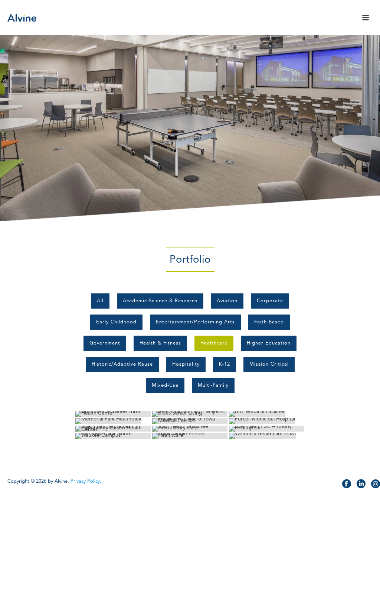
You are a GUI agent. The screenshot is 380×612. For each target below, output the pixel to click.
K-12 (224, 364)
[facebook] (346, 484)
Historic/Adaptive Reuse (122, 364)
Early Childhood (116, 322)
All (100, 301)
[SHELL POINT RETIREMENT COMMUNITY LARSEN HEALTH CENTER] (113, 429)
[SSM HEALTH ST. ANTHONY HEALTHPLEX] (266, 429)
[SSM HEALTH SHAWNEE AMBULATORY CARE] (189, 429)
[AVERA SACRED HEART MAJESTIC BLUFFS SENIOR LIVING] (189, 414)
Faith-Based (269, 322)
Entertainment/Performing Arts (195, 322)
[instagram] (375, 484)
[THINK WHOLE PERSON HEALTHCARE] (189, 436)
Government (104, 343)
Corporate (270, 301)
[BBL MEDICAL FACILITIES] (266, 414)
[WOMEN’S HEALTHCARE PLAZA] (266, 436)
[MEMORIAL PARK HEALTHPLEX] (113, 421)
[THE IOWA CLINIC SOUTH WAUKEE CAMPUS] (113, 436)
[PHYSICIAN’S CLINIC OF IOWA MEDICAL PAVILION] (189, 421)
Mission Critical (269, 364)
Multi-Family (213, 385)
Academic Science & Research (160, 301)
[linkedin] (361, 484)
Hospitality (186, 364)
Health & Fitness (160, 343)
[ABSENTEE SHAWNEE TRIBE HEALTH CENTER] (113, 414)
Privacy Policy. (86, 481)
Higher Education (269, 343)
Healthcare (213, 343)
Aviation (227, 301)
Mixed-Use (165, 385)
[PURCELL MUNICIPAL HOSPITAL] (266, 421)
